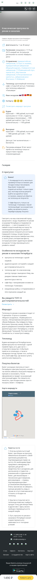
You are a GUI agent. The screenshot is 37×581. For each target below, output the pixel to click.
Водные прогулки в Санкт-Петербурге (19, 38)
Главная (4, 38)
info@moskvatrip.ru (19, 539)
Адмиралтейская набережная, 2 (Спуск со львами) (18, 62)
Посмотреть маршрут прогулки (18, 106)
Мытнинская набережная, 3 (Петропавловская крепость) (19, 74)
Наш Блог (30, 551)
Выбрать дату (25, 578)
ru (17, 3)
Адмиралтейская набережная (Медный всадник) (17, 67)
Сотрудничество (17, 555)
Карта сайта (30, 555)
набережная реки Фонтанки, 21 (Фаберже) (17, 78)
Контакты (21, 551)
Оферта (12, 551)
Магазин (6, 555)
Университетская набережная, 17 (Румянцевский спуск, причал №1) (20, 70)
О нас (5, 551)
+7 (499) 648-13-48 (19, 535)
